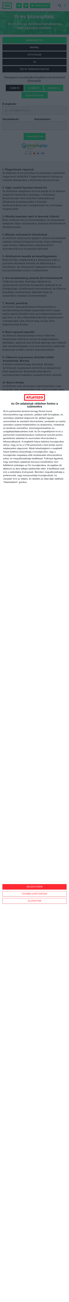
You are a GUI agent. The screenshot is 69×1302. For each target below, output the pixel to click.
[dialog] (34, 846)
